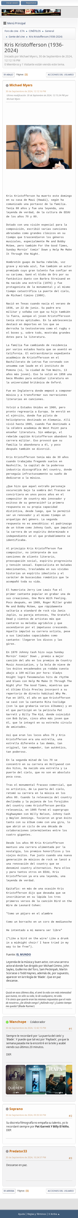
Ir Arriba (9, 1190)
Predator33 (18, 1151)
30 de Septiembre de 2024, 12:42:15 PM (26, 1027)
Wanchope (17, 1022)
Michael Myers (20, 85)
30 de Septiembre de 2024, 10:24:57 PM (26, 1157)
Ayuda (21, 1213)
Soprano (16, 1109)
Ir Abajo (8, 74)
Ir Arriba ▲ (54, 1213)
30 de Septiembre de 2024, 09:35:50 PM (26, 1114)
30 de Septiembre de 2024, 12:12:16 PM (26, 91)
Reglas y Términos (36, 1213)
